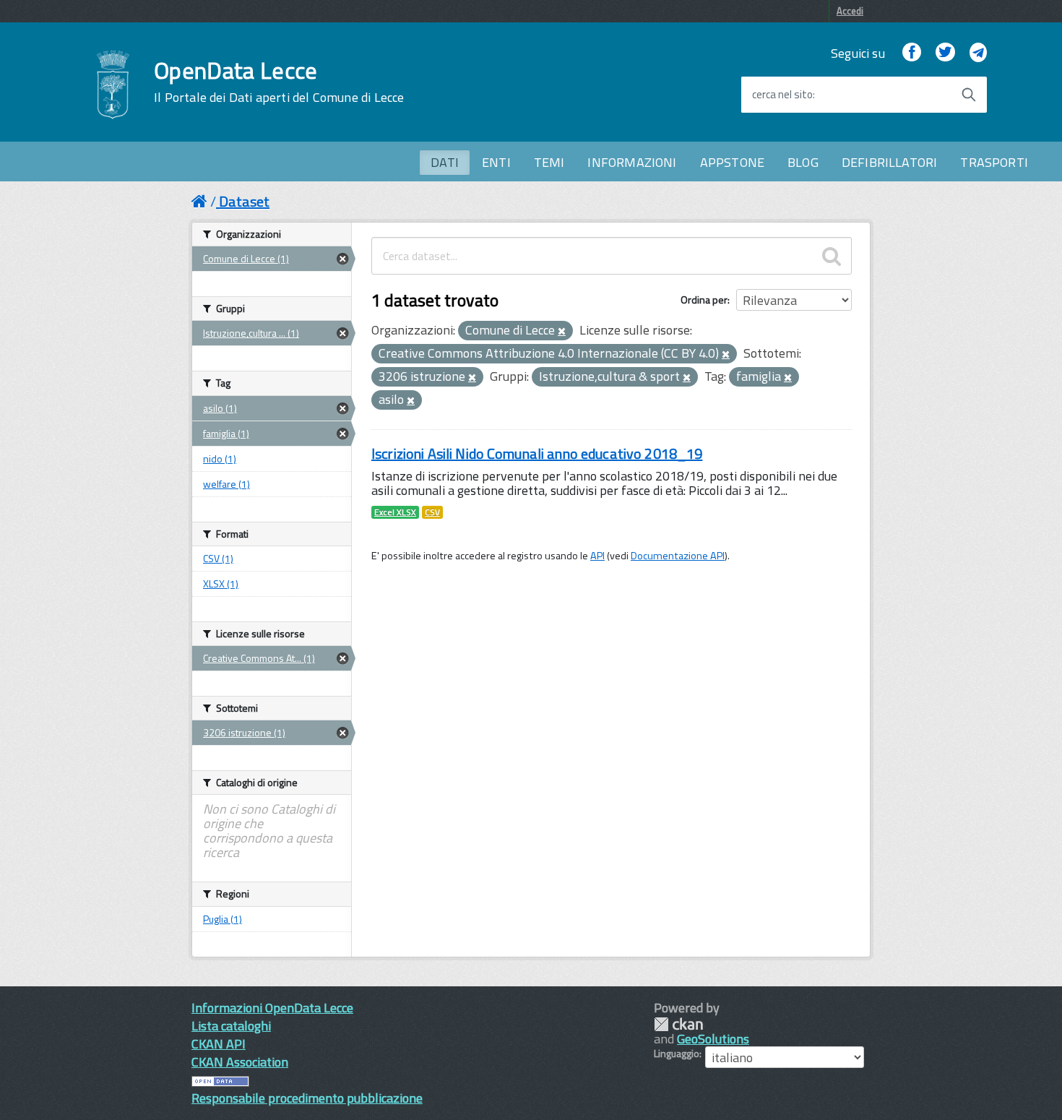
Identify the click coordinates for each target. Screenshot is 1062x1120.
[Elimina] (562, 331)
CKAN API (218, 1044)
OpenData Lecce (279, 82)
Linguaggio (676, 1053)
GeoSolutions (713, 1038)
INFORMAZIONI (631, 162)
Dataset (244, 201)
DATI (445, 162)
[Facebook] (911, 53)
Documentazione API (678, 556)
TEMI (549, 162)
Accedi (850, 11)
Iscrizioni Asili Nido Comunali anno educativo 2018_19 (536, 453)
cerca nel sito (782, 94)
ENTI (496, 162)
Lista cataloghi (231, 1025)
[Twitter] (945, 53)
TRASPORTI (994, 162)
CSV (432, 512)
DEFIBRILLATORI (890, 162)
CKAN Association (239, 1062)
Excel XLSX (395, 512)
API (597, 556)
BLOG (803, 162)
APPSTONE (732, 162)
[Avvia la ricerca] (969, 95)
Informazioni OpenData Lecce (272, 1007)
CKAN (678, 1024)
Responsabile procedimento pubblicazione (307, 1098)
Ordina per (704, 299)
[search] (831, 256)
